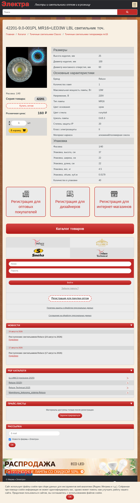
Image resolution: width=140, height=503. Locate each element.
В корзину (16, 130)
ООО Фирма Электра (63, 4)
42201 (40, 98)
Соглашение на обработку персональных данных (70, 315)
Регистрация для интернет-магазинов (114, 204)
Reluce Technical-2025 (19, 387)
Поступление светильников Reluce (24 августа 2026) (35, 337)
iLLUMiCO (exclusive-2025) (21, 378)
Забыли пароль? (70, 288)
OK (70, 497)
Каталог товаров (70, 229)
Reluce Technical (102, 253)
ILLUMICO (102, 242)
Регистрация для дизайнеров (70, 204)
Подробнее (13, 340)
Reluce (38, 242)
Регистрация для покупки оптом (70, 298)
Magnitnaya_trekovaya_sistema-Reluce (27, 392)
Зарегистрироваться (70, 415)
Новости (14, 325)
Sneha (38, 253)
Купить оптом (26, 105)
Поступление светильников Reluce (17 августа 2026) (35, 353)
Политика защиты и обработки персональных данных (70, 308)
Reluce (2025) (15, 383)
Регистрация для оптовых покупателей (25, 206)
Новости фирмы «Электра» (25, 439)
